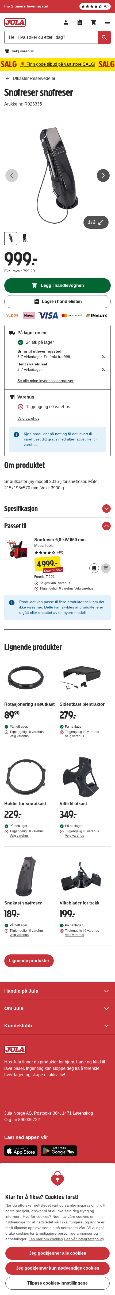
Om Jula (13, 1008)
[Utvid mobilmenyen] (107, 22)
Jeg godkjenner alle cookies (57, 1253)
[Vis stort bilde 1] (57, 175)
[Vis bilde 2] (25, 238)
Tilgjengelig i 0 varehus (66, 588)
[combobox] (57, 37)
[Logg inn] (65, 22)
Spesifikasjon (21, 508)
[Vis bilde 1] (10, 238)
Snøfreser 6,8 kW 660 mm (72, 546)
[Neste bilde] (103, 175)
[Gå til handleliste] (79, 22)
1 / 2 (91, 222)
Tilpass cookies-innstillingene (57, 1283)
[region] (57, 1229)
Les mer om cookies (46, 1239)
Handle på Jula (21, 991)
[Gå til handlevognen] (93, 22)
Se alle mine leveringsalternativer (45, 381)
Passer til (15, 525)
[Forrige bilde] (11, 175)
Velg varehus (23, 51)
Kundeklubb (18, 1025)
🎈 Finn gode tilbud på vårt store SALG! (57, 64)
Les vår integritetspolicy (84, 1239)
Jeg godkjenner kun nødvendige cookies (57, 1268)
